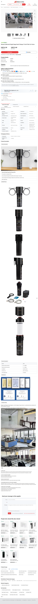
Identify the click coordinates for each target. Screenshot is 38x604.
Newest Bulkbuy (22, 594)
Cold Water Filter (28, 592)
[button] (33, 106)
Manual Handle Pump (13, 574)
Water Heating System (26, 589)
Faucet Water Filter (31, 574)
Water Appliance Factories (16, 589)
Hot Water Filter (21, 592)
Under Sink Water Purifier (15, 585)
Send (9, 513)
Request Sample (18, 54)
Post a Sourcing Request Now (29, 513)
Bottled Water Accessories (32, 572)
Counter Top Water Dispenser (5, 572)
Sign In (2, 99)
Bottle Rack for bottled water (5, 574)
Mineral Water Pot (21, 572)
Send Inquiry (10, 52)
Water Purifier (21, 7)
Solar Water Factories (5, 592)
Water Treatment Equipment (14, 7)
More (2, 596)
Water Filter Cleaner (5, 594)
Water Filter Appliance (13, 592)
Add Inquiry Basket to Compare (19, 38)
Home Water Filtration (24, 585)
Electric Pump (21, 574)
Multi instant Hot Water (4, 571)
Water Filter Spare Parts (22, 571)
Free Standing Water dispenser (32, 571)
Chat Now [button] (29, 52)
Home (2, 7)
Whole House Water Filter (5, 585)
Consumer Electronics (7, 7)
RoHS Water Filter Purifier (14, 594)
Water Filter (12, 571)
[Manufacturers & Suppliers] (19, 2)
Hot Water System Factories (6, 589)
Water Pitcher (12, 572)
